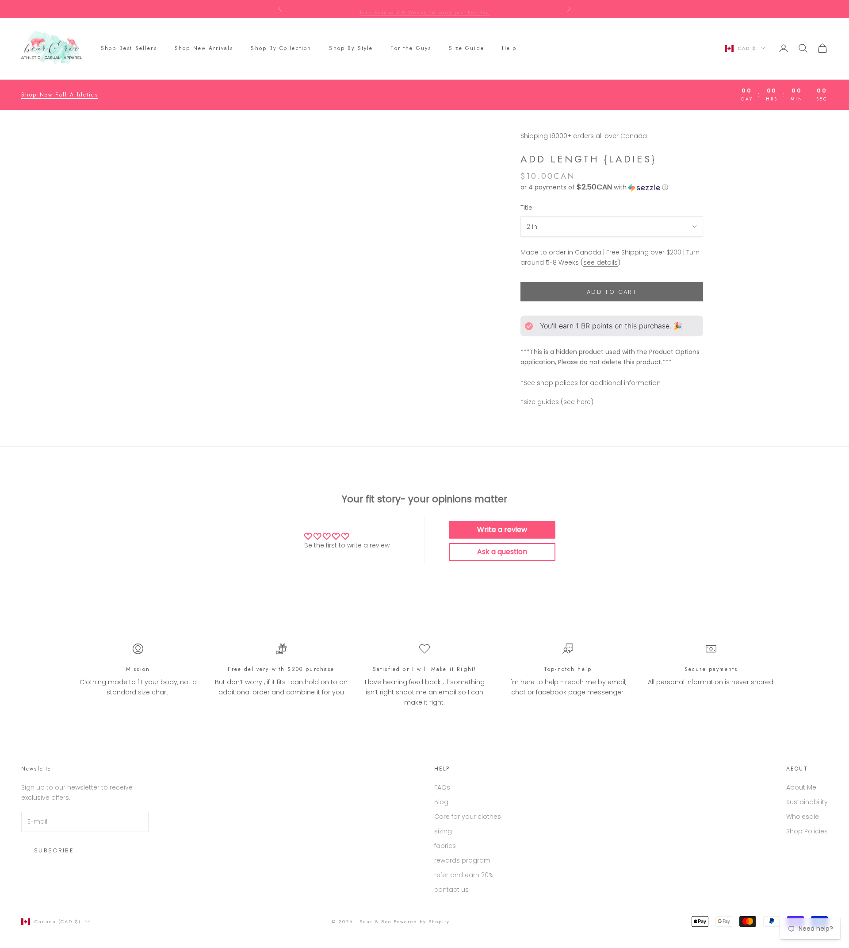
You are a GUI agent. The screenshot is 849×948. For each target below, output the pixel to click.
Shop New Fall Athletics (59, 95)
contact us (451, 889)
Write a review (502, 529)
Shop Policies (807, 831)
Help (509, 48)
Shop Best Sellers (129, 48)
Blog (441, 802)
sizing (443, 831)
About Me (801, 787)
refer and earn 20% (463, 875)
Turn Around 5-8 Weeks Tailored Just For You (424, 8)
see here (577, 401)
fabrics (445, 845)
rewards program (462, 860)
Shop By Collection (281, 48)
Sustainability (807, 802)
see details (600, 262)
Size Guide (466, 48)
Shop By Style (351, 48)
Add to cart (612, 292)
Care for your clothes (467, 816)
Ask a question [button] (502, 552)
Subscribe (54, 850)
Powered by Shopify (422, 921)
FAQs (442, 787)
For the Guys (410, 48)
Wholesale (802, 816)
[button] (611, 187)
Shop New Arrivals (204, 48)
